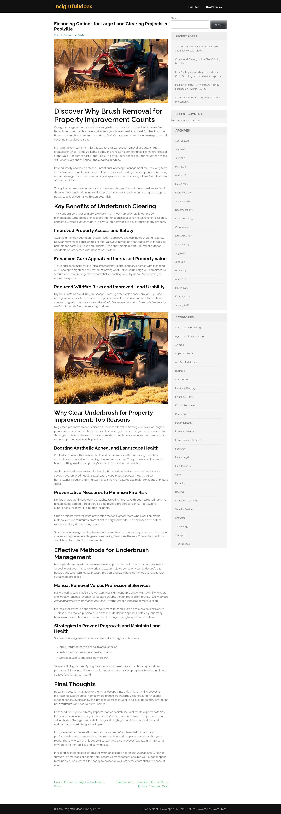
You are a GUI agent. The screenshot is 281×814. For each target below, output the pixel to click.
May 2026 (180, 166)
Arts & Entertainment (186, 362)
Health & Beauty (184, 422)
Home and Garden (185, 431)
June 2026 (180, 158)
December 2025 (184, 210)
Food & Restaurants (186, 405)
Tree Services (182, 544)
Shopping (180, 518)
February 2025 (183, 296)
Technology (181, 526)
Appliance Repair (184, 353)
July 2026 (180, 149)
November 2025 (184, 218)
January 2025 (182, 305)
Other (178, 474)
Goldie (80, 35)
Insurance (180, 448)
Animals (179, 344)
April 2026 (180, 175)
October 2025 (182, 227)
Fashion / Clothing (185, 388)
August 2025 (182, 244)
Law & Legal (182, 457)
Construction (182, 379)
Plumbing (180, 483)
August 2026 (182, 140)
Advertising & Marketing (188, 327)
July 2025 (180, 253)
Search (175, 18)
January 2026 (182, 201)
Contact (193, 7)
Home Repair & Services (188, 440)
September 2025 (184, 236)
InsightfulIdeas (73, 6)
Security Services (184, 509)
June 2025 (180, 261)
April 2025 (180, 279)
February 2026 (183, 192)
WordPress (219, 808)
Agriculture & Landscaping (189, 336)
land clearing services (106, 159)
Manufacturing (183, 466)
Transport (180, 535)
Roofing (179, 492)
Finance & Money (184, 396)
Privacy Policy (213, 7)
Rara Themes (187, 808)
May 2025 (180, 270)
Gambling (180, 414)
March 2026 (181, 184)
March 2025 (181, 287)
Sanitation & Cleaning (186, 500)
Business (180, 370)
